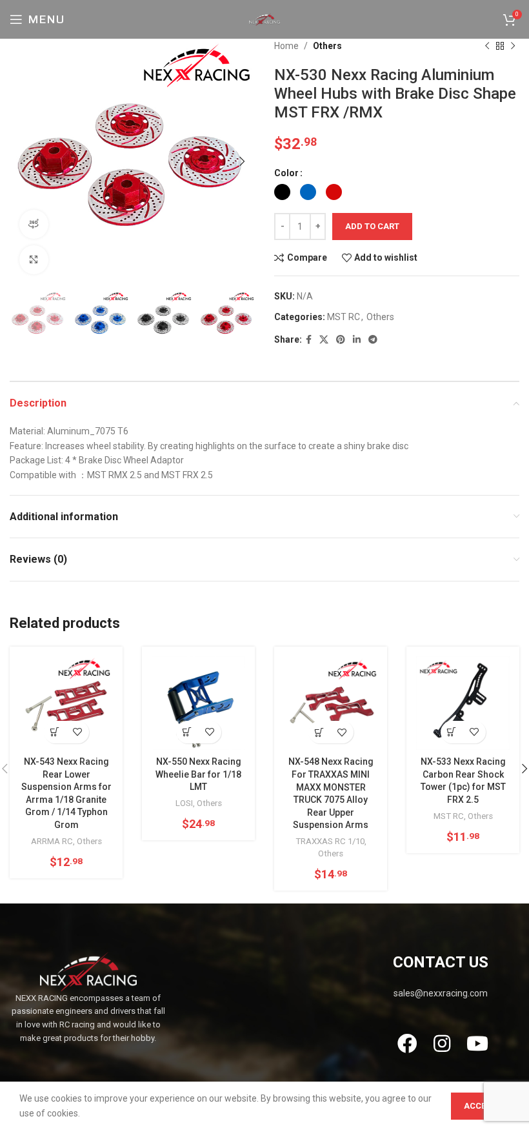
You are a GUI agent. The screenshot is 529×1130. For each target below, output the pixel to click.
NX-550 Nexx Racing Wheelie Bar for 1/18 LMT (198, 774)
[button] (452, 732)
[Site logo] (264, 19)
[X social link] (323, 339)
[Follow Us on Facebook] (407, 1043)
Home (286, 46)
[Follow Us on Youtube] (478, 1043)
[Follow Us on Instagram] (442, 1043)
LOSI (184, 803)
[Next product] (512, 45)
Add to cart (372, 226)
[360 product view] (33, 224)
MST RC (343, 317)
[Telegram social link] (372, 339)
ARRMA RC (52, 841)
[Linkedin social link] (356, 339)
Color (286, 173)
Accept (480, 1106)
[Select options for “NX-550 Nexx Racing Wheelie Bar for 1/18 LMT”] (187, 732)
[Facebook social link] (308, 339)
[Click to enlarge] (33, 259)
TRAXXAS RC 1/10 (329, 841)
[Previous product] (487, 45)
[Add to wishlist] (77, 732)
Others (327, 46)
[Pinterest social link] (340, 339)
